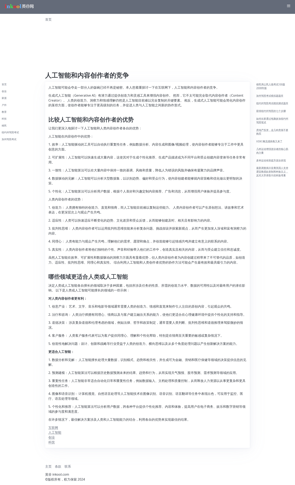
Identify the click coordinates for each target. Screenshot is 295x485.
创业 (51, 437)
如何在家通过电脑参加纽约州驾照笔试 (272, 120)
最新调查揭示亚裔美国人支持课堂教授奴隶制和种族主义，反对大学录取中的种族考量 (272, 171)
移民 (4, 125)
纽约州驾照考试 (10, 132)
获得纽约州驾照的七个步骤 (271, 111)
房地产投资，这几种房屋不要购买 (272, 131)
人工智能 (54, 432)
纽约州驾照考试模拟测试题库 (272, 103)
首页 (48, 19)
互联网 (53, 427)
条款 (58, 466)
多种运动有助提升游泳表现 (271, 160)
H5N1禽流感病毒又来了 (269, 141)
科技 (51, 442)
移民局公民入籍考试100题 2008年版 (270, 86)
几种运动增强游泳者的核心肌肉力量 (272, 150)
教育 (4, 112)
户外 (4, 105)
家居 (4, 98)
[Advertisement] (147, 48)
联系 (68, 466)
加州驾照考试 (9, 139)
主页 (48, 466)
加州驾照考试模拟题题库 (269, 95)
